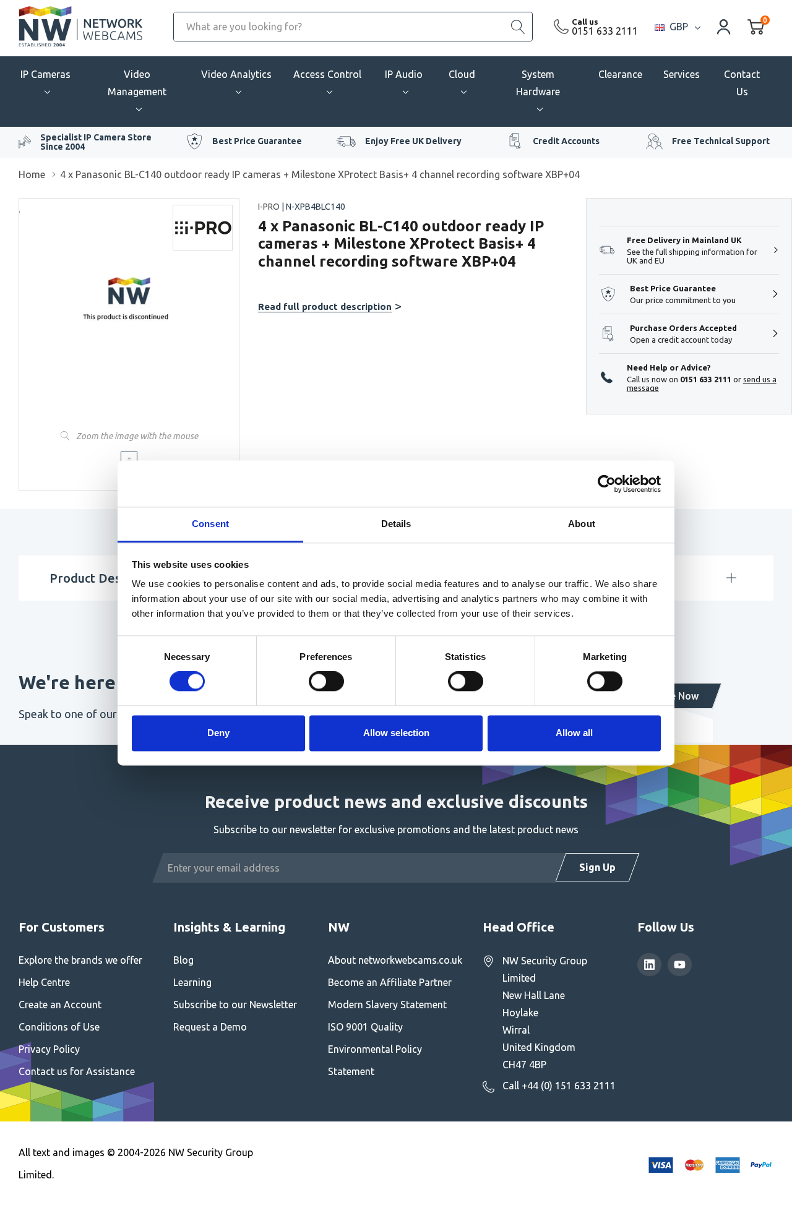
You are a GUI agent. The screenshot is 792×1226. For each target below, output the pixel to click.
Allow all (574, 732)
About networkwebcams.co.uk (395, 960)
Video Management (137, 83)
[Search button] (518, 26)
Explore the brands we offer (80, 960)
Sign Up (597, 867)
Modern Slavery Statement (387, 1004)
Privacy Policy (49, 1049)
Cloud (462, 74)
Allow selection (396, 732)
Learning (192, 982)
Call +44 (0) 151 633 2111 (559, 1085)
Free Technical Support (721, 141)
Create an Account (60, 1004)
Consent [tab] (210, 523)
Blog (183, 960)
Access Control (327, 74)
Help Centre (44, 982)
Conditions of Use (59, 1026)
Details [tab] (396, 523)
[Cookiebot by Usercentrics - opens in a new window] (607, 483)
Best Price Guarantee (257, 141)
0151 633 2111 (605, 30)
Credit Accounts (566, 141)
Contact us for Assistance (77, 1071)
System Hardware (538, 83)
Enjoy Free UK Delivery (413, 141)
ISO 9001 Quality (365, 1026)
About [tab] (581, 523)
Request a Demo (210, 1026)
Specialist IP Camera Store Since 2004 (96, 142)
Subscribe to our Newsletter (235, 1004)
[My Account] (724, 26)
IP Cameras (45, 74)
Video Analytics (236, 74)
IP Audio (404, 74)
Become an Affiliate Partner (390, 982)
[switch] (326, 682)
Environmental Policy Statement (375, 1060)
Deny (218, 732)
